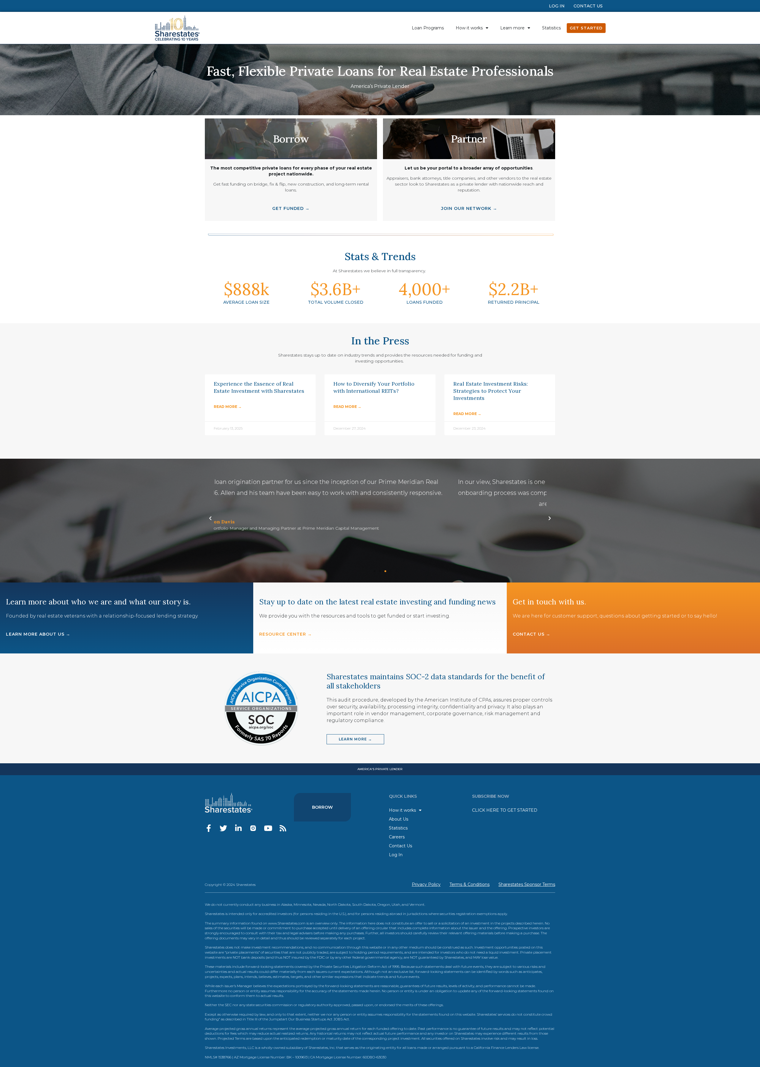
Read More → (228, 406)
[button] (375, 571)
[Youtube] (268, 828)
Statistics (551, 28)
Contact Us (588, 6)
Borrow (322, 807)
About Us (398, 819)
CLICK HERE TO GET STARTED (504, 810)
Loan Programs (428, 28)
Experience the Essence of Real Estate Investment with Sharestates (259, 387)
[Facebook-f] (208, 828)
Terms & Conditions (469, 884)
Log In (557, 6)
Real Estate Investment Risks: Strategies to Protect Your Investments (490, 390)
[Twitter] (223, 828)
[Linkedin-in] (238, 828)
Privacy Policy (426, 884)
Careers (397, 837)
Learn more (512, 28)
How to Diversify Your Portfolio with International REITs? (373, 387)
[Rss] (282, 828)
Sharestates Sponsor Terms (526, 884)
